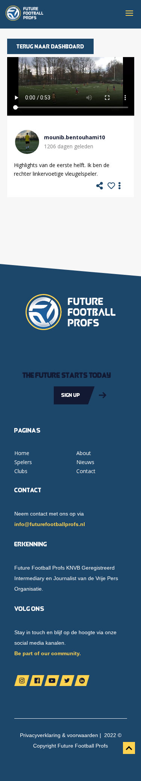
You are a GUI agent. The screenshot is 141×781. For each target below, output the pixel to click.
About (83, 453)
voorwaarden (82, 735)
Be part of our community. (47, 653)
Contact (86, 471)
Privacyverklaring (40, 735)
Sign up (70, 395)
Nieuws (85, 462)
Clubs (20, 471)
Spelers (23, 462)
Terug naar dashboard (50, 46)
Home (21, 453)
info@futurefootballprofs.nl (49, 524)
